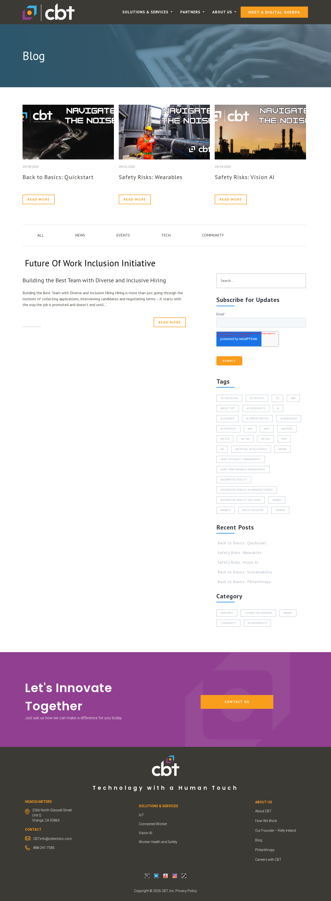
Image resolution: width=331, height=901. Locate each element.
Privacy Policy (186, 891)
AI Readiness (288, 418)
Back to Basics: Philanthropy (244, 581)
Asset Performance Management (243, 469)
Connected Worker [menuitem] (153, 824)
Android (287, 428)
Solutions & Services (146, 11)
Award (276, 500)
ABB (293, 398)
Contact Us (237, 702)
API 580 (245, 439)
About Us (222, 11)
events (123, 235)
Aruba (282, 449)
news (80, 235)
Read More (38, 199)
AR (222, 449)
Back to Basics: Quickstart (58, 177)
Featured (227, 613)
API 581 (265, 439)
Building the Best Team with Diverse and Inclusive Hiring (94, 280)
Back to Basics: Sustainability (245, 571)
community (213, 235)
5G (277, 398)
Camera (280, 510)
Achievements (255, 408)
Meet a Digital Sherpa (274, 12)
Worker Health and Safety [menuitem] (158, 842)
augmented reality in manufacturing (247, 489)
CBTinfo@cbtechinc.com (52, 839)
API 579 (225, 439)
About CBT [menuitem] (263, 811)
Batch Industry (253, 510)
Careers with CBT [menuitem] (268, 859)
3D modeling (229, 398)
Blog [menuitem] (258, 840)
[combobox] (261, 280)
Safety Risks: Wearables (150, 177)
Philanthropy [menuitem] (265, 850)
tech (166, 235)
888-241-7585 (44, 848)
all (40, 235)
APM (284, 439)
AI (278, 408)
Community (228, 623)
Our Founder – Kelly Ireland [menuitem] (275, 830)
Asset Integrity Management (241, 459)
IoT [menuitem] (141, 815)
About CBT (228, 408)
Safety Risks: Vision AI (245, 177)
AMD (266, 428)
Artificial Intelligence (251, 449)
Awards (226, 510)
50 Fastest (257, 398)
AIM (250, 428)
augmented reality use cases (241, 500)
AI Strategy (228, 428)
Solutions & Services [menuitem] (158, 806)
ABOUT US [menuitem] (263, 802)
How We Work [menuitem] (266, 821)
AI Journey (228, 418)
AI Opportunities (257, 418)
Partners (191, 11)
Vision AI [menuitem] (145, 833)
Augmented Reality (234, 479)
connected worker (258, 613)
